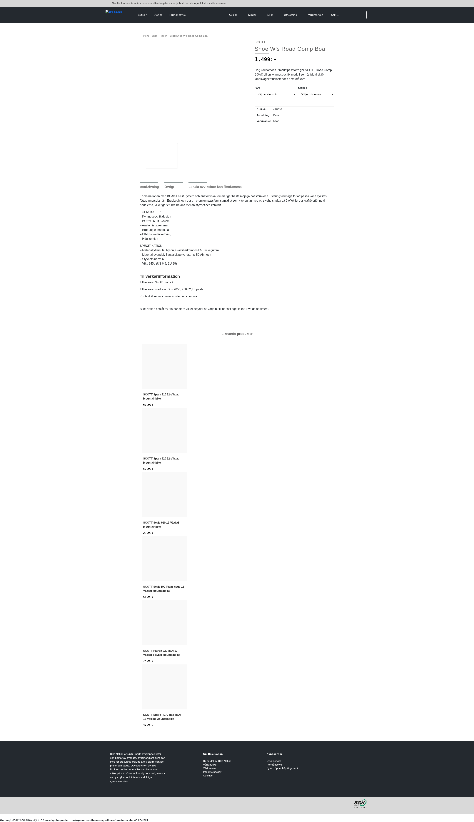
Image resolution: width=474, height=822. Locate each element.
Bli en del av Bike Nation (217, 760)
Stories (158, 14)
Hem (146, 35)
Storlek (302, 87)
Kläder (252, 14)
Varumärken (315, 14)
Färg (257, 87)
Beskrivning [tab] (149, 187)
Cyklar (233, 14)
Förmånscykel (177, 14)
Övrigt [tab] (169, 187)
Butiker (142, 14)
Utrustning (290, 14)
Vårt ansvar (210, 768)
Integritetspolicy (212, 771)
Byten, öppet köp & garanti (282, 768)
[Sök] (362, 14)
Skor (270, 14)
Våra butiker (210, 764)
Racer (163, 35)
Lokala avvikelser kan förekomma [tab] (215, 187)
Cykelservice (274, 760)
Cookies (208, 775)
